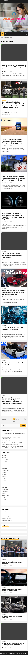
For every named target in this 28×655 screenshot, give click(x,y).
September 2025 (5, 470)
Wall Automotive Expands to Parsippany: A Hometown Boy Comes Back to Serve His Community (13, 562)
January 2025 (4, 487)
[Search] (26, 34)
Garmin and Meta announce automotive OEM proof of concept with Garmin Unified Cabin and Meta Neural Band (12, 400)
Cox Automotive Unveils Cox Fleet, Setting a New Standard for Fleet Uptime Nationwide (13, 141)
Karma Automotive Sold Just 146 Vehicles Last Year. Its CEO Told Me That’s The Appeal (14, 292)
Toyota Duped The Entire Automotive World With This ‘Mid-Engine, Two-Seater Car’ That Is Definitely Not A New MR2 (14, 105)
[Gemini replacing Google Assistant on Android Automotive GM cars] (14, 577)
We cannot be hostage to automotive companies (12, 440)
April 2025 (4, 480)
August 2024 (4, 497)
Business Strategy (5, 516)
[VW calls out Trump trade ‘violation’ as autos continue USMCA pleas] (14, 241)
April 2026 (4, 457)
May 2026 (4, 455)
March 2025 (4, 483)
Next (14, 421)
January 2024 (4, 504)
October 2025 (4, 468)
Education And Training (6, 518)
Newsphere (18, 653)
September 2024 (5, 495)
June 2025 (4, 476)
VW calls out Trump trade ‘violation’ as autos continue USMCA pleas (12, 255)
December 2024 (5, 489)
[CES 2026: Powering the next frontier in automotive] (14, 315)
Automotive (4, 62)
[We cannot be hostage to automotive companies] (14, 604)
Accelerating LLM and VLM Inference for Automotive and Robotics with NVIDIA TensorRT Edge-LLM (13, 216)
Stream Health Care (6, 528)
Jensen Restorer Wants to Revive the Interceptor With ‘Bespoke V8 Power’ (14, 67)
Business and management (7, 514)
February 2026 (5, 459)
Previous (4, 419)
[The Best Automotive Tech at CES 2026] (14, 350)
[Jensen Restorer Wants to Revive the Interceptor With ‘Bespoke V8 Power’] (14, 52)
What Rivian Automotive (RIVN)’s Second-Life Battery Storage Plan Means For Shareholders (13, 645)
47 (25, 419)
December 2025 (5, 464)
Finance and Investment (7, 520)
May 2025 (4, 478)
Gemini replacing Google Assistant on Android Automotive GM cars (12, 590)
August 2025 (4, 472)
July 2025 (4, 474)
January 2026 (4, 461)
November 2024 (5, 491)
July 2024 (4, 499)
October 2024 (4, 493)
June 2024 (4, 502)
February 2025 (5, 485)
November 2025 (5, 466)
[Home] (2, 34)
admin (11, 71)
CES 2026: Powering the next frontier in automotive (12, 328)
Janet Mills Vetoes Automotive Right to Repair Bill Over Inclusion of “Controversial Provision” (14, 178)
